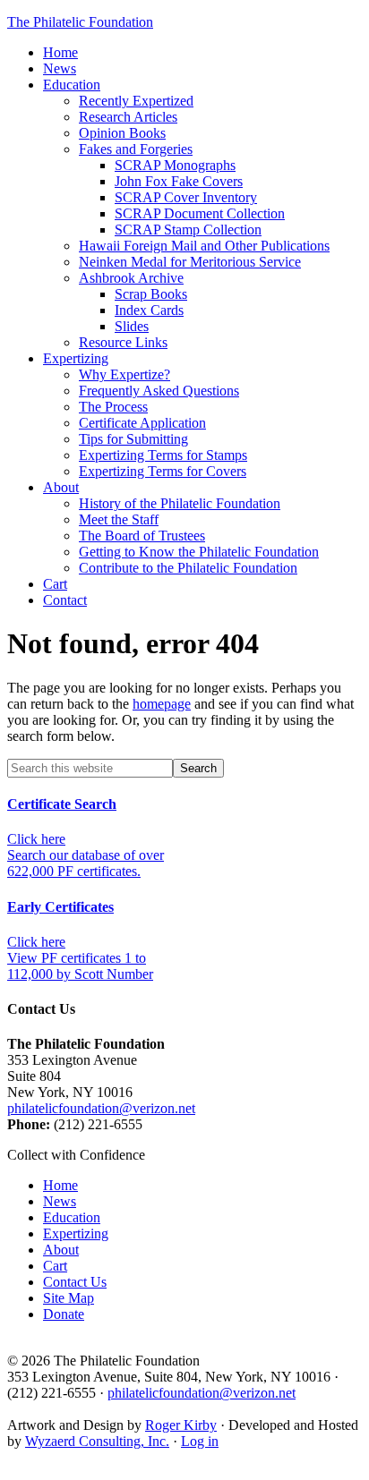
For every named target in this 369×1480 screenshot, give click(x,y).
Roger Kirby (181, 1425)
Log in (200, 1441)
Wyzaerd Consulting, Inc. (97, 1441)
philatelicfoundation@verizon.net (101, 1108)
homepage (162, 703)
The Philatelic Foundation (80, 22)
